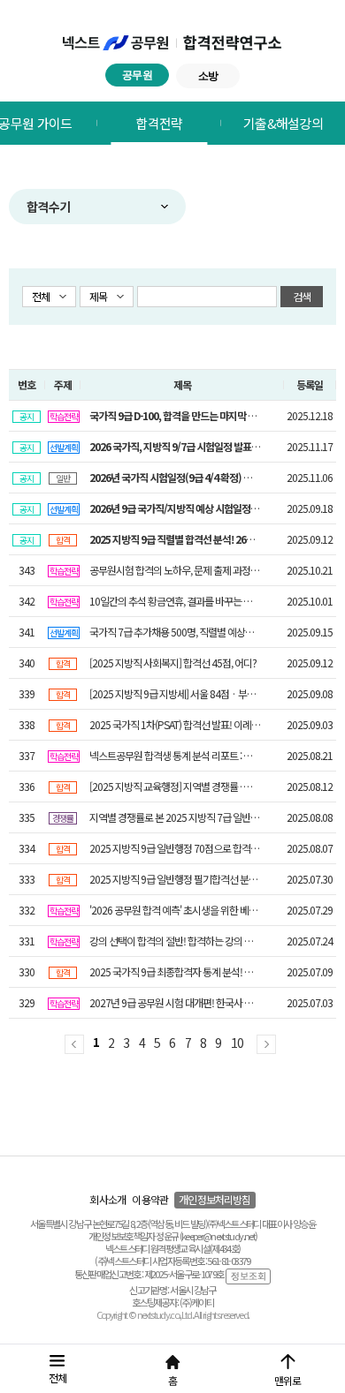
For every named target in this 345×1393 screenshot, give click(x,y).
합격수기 (48, 206)
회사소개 (107, 1199)
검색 (302, 296)
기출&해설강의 (283, 123)
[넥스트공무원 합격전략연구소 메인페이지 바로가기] (173, 43)
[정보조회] (248, 1276)
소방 (208, 76)
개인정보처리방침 (214, 1199)
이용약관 (150, 1199)
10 (237, 1042)
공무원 (137, 75)
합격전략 (158, 123)
